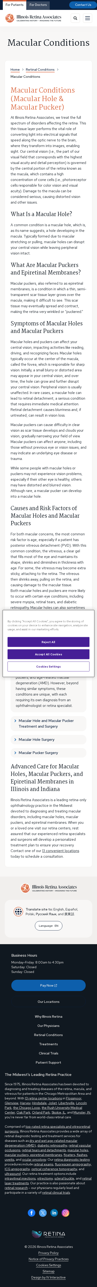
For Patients (15, 5)
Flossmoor (73, 1098)
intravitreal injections (20, 1178)
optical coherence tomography (54, 1169)
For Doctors (38, 5)
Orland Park (41, 1112)
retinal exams (43, 1164)
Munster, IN (81, 1112)
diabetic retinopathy (52, 1145)
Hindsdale (39, 1103)
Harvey (25, 1103)
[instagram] (65, 1213)
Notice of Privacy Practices (49, 1259)
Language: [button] (48, 926)
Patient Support (48, 1062)
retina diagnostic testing (72, 1159)
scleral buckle (64, 1178)
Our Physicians (48, 1026)
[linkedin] (54, 1213)
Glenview (11, 1103)
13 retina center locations (43, 1098)
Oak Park (23, 1112)
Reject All (48, 642)
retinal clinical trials (56, 1192)
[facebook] (31, 1213)
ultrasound (13, 1174)
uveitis (9, 1159)
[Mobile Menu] (87, 18)
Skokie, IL (58, 1112)
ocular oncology (34, 1159)
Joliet (52, 1103)
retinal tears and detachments (44, 1150)
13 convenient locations (60, 850)
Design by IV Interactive (48, 1277)
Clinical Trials (48, 1053)
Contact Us (83, 5)
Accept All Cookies (48, 654)
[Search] (75, 18)
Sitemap (49, 1271)
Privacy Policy (48, 1253)
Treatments (48, 1044)
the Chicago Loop (26, 1108)
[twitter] (43, 1213)
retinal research (16, 1188)
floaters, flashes (75, 1155)
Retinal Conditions (48, 1035)
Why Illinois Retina (48, 1016)
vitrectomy (45, 1178)
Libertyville (66, 1103)
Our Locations (49, 1002)
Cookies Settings (48, 666)
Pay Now (46, 985)
